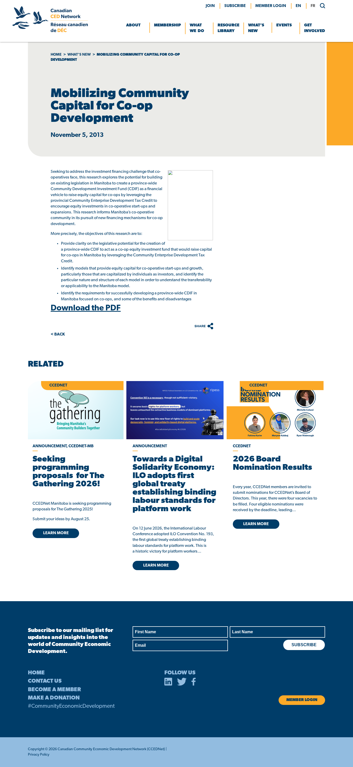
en (298, 6)
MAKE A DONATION (54, 698)
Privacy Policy (38, 755)
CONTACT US (45, 681)
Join (210, 6)
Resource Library (228, 28)
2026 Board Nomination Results (272, 463)
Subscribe (235, 6)
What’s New (256, 28)
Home (56, 55)
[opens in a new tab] (174, 410)
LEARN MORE (56, 533)
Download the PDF (86, 308)
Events (284, 25)
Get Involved (314, 28)
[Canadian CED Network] (50, 31)
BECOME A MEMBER (54, 689)
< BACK (58, 334)
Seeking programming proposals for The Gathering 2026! (68, 471)
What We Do (197, 28)
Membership (167, 25)
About (133, 25)
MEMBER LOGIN (270, 6)
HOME (36, 673)
